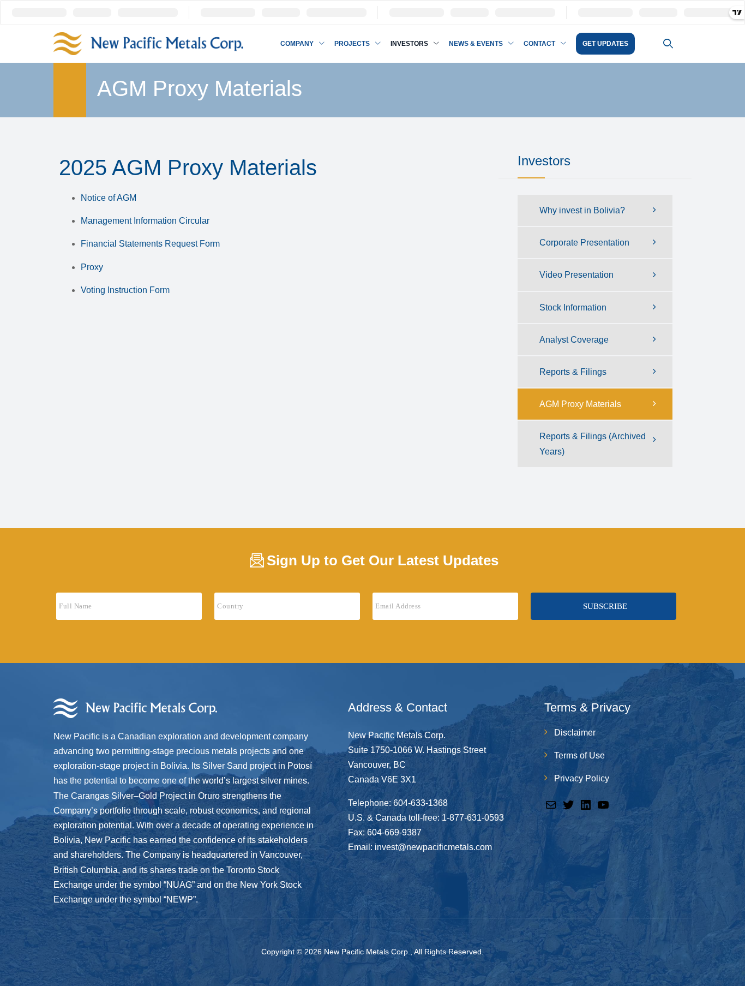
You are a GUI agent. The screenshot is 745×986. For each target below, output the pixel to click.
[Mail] (550, 804)
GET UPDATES (605, 43)
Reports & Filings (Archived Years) (592, 444)
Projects (352, 43)
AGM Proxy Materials (580, 404)
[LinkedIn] (585, 804)
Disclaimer (575, 732)
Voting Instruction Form (125, 290)
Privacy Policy (581, 778)
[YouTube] (603, 804)
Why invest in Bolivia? (582, 210)
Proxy (92, 267)
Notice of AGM (108, 197)
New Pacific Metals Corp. (367, 951)
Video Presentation (576, 274)
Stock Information (572, 307)
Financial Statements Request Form (150, 243)
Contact (539, 43)
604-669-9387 (394, 832)
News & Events (476, 43)
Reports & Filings (572, 372)
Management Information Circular (145, 220)
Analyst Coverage (574, 339)
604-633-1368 (420, 803)
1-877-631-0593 (473, 817)
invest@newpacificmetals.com (433, 847)
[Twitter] (568, 804)
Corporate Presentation (584, 242)
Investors (409, 43)
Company (297, 43)
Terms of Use (579, 755)
